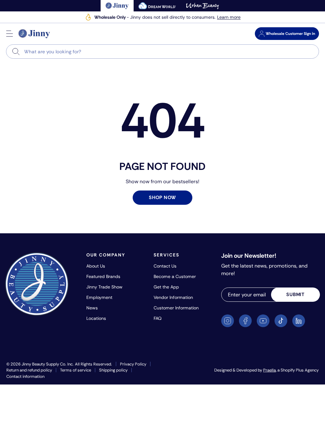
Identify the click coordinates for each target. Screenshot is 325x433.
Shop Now (162, 197)
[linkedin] (298, 320)
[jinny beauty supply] (117, 5)
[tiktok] (281, 320)
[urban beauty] (202, 5)
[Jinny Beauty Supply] (34, 33)
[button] (9, 33)
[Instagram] (227, 320)
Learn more (229, 17)
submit (295, 294)
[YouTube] (263, 320)
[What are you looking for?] (16, 51)
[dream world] (157, 5)
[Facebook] (245, 320)
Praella (269, 370)
